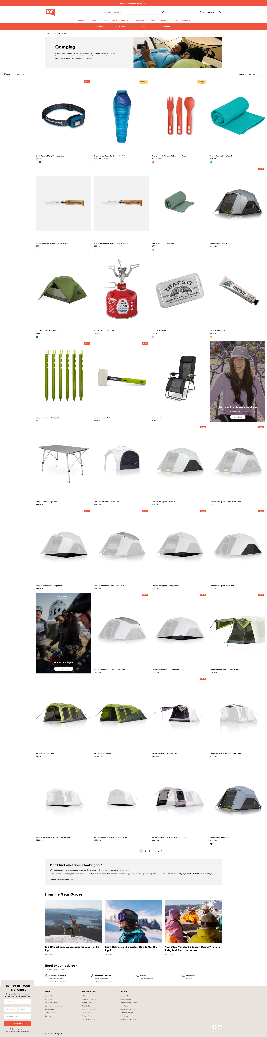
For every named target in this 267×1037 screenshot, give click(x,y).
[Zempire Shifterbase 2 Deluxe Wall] (121, 461)
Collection (56, 33)
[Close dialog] (32, 983)
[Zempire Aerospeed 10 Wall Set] (237, 545)
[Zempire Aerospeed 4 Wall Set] (179, 461)
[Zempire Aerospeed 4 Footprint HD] (63, 545)
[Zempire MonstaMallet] (121, 377)
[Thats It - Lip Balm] (179, 290)
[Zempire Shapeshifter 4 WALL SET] (179, 713)
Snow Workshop (167, 26)
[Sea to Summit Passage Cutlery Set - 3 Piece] (179, 116)
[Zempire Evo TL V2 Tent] (121, 713)
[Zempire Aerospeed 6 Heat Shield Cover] (121, 545)
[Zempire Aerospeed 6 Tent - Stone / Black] (211, 844)
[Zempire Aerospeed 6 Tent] (237, 797)
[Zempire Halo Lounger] (179, 377)
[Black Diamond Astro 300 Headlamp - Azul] (37, 162)
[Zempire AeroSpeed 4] (237, 203)
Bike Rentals (98, 26)
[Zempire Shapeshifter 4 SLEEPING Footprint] (121, 797)
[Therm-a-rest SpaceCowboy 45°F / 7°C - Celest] (95, 162)
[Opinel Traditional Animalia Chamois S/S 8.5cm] (121, 203)
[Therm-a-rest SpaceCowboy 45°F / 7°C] (121, 116)
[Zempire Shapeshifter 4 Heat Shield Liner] (237, 713)
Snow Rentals (121, 26)
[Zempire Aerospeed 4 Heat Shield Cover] (237, 461)
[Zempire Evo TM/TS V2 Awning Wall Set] (237, 629)
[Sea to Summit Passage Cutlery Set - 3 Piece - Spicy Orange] (153, 162)
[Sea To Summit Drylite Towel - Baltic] (211, 162)
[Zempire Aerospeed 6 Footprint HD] (179, 545)
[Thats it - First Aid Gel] (237, 290)
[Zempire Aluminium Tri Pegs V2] (63, 377)
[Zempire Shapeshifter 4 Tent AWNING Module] (179, 797)
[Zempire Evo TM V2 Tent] (63, 713)
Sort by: (242, 74)
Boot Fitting (143, 26)
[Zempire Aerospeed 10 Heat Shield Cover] (121, 629)
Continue (18, 1023)
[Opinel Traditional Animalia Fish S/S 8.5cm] (63, 203)
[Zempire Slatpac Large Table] (63, 461)
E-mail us (189, 978)
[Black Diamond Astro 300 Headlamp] (63, 116)
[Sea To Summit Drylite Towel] (237, 116)
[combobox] (133, 12)
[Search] (163, 12)
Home (47, 33)
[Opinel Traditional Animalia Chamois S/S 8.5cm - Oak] (95, 250)
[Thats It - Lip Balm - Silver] (153, 337)
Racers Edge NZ (57, 1034)
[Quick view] (88, 83)
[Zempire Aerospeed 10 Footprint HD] (179, 629)
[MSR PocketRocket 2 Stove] (121, 290)
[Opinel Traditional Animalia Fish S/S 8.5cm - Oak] (37, 250)
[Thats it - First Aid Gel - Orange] (211, 337)
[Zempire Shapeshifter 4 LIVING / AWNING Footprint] (63, 797)
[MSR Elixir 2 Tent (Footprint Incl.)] (63, 290)
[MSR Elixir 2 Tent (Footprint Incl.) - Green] (37, 337)
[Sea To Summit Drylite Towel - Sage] (153, 250)
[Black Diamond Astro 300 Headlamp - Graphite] (40, 162)
